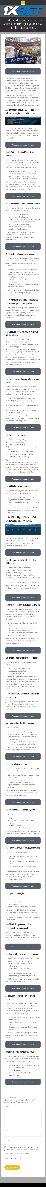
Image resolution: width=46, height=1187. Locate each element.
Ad (5, 1131)
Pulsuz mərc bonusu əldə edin (23, 71)
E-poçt (6, 1139)
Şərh (6, 1106)
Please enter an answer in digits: (16, 1154)
